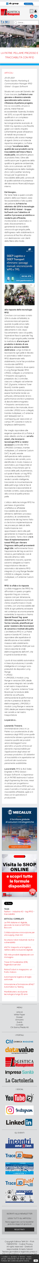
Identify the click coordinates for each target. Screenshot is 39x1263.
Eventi (19, 1022)
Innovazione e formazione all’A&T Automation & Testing (19, 985)
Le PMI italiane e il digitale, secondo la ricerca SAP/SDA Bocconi (17, 925)
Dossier (19, 1017)
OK (36, 1261)
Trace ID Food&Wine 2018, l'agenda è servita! (16, 963)
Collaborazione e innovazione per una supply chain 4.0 (19, 933)
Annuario (19, 1019)
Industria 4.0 (17, 911)
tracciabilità (9, 914)
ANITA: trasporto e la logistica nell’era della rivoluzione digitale (18, 948)
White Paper (19, 1014)
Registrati (19, 1229)
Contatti (19, 1024)
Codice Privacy (25, 1244)
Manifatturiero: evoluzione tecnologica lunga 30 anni (16, 993)
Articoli (8, 73)
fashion (7, 911)
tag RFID (29, 911)
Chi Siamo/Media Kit (20, 1027)
